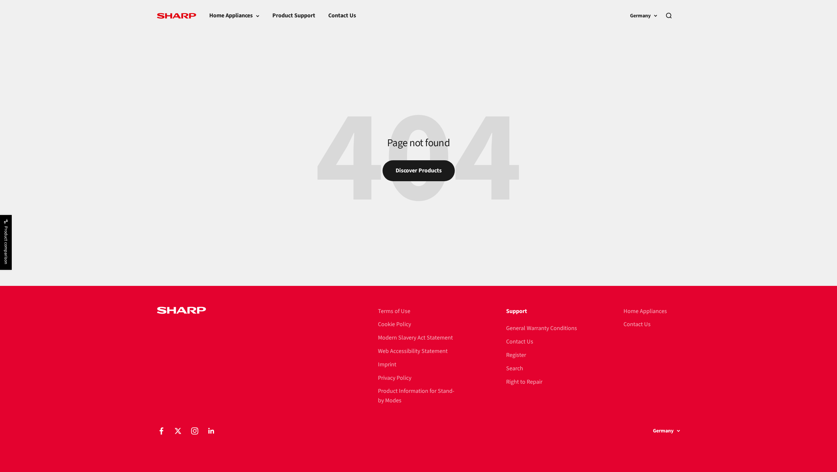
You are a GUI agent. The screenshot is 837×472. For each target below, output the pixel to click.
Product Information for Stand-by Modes (416, 396)
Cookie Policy (394, 324)
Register (516, 355)
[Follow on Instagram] (194, 431)
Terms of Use (394, 311)
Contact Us (342, 15)
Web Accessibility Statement (413, 351)
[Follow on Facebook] (161, 431)
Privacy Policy (394, 378)
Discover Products (419, 170)
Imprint (387, 364)
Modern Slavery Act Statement (415, 338)
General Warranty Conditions (541, 328)
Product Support (293, 15)
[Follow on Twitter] (178, 431)
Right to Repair (524, 382)
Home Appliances (231, 15)
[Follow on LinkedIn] (211, 431)
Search (514, 368)
